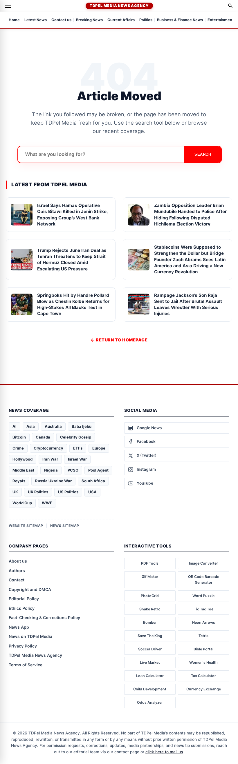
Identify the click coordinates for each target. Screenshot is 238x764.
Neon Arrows (203, 622)
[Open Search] (230, 6)
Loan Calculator (150, 676)
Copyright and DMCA (30, 589)
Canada (43, 437)
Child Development (149, 689)
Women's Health (203, 662)
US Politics (68, 492)
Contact (16, 579)
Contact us (61, 20)
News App (19, 627)
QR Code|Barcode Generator (203, 579)
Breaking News (89, 20)
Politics (145, 20)
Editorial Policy (24, 598)
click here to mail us (164, 752)
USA (92, 492)
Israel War (77, 459)
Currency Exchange (203, 689)
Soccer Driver (150, 649)
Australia (53, 426)
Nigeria (51, 470)
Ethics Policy (22, 608)
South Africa (93, 481)
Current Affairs (121, 20)
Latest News (35, 20)
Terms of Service (25, 664)
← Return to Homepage (119, 339)
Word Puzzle (203, 596)
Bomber (150, 622)
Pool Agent (98, 470)
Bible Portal (203, 649)
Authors (17, 570)
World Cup (22, 503)
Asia (30, 426)
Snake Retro (150, 609)
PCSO (73, 470)
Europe (98, 448)
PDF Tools (149, 563)
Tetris (203, 636)
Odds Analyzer (150, 702)
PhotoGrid (150, 596)
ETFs (77, 448)
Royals (18, 481)
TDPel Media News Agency (119, 5)
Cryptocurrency (48, 448)
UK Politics (38, 492)
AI (14, 426)
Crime (18, 448)
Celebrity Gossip (75, 437)
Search (202, 154)
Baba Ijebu (81, 426)
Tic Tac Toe (203, 609)
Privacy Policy (23, 645)
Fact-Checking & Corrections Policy (44, 617)
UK (15, 492)
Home (14, 20)
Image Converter (203, 563)
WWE (47, 503)
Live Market (150, 662)
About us (18, 561)
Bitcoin (19, 437)
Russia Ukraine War (53, 481)
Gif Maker (150, 576)
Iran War (50, 459)
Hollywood (22, 459)
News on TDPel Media (30, 636)
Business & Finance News (180, 20)
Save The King (150, 636)
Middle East (23, 470)
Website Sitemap (26, 525)
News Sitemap (64, 525)
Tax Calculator (203, 676)
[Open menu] (7, 6)
